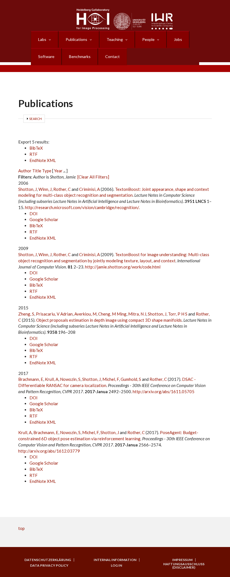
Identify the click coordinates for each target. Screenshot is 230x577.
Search (35, 119)
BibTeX (36, 147)
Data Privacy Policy (49, 565)
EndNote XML (42, 160)
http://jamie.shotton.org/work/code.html (122, 266)
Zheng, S (26, 313)
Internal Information (115, 560)
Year (58, 170)
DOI (33, 213)
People (148, 39)
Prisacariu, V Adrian (54, 313)
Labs (42, 39)
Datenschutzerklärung (47, 560)
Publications (76, 39)
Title (36, 170)
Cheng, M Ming (112, 313)
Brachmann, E (30, 379)
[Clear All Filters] (93, 176)
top (21, 528)
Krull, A (51, 379)
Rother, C (62, 189)
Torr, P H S (177, 313)
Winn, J (45, 189)
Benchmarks (80, 56)
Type (46, 170)
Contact (112, 56)
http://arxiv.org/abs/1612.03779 (49, 450)
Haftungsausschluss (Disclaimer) (183, 565)
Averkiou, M (85, 313)
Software (46, 56)
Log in (116, 565)
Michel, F (110, 379)
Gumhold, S (131, 379)
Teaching (115, 39)
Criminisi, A (89, 189)
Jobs (178, 39)
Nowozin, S (70, 379)
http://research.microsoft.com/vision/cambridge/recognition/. (82, 207)
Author (24, 170)
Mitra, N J (137, 313)
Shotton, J (27, 189)
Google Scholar (43, 219)
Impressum (182, 560)
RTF (33, 154)
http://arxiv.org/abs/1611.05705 (163, 391)
